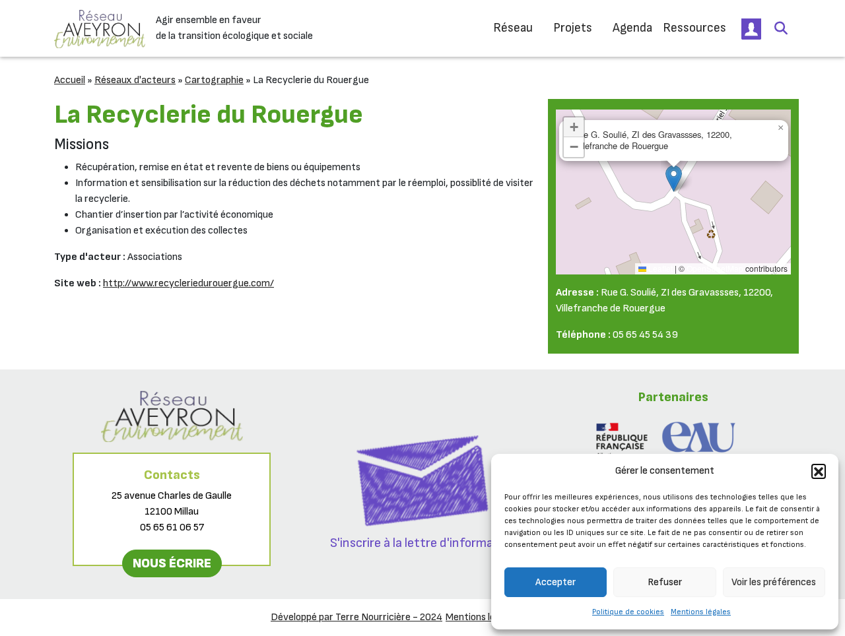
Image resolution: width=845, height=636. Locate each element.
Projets (572, 28)
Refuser (665, 582)
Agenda (632, 28)
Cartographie (214, 80)
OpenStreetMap (715, 268)
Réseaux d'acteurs (135, 80)
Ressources (694, 28)
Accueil (69, 80)
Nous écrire (172, 563)
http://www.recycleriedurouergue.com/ (188, 283)
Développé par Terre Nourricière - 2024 (356, 617)
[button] (818, 471)
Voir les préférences (773, 582)
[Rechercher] (781, 28)
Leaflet (659, 268)
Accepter (555, 582)
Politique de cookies (628, 612)
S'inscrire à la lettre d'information (423, 543)
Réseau (513, 28)
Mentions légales (701, 612)
